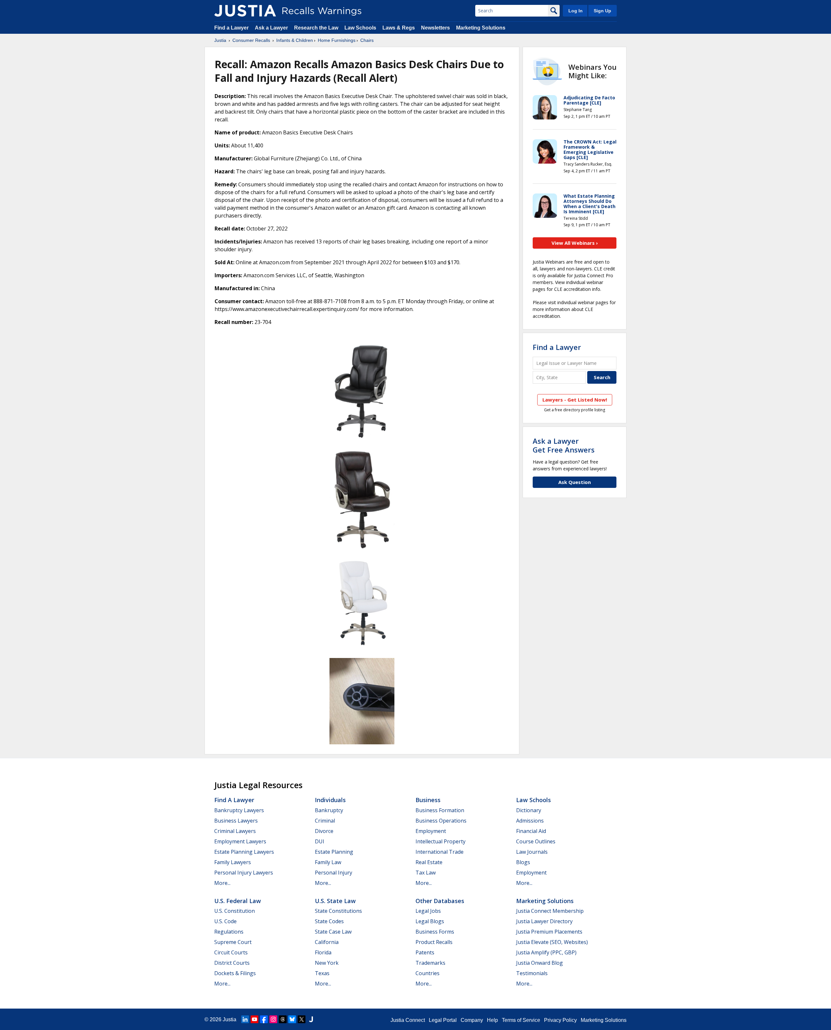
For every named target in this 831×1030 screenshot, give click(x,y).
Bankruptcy (329, 810)
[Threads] (283, 1019)
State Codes (329, 921)
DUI (319, 841)
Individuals (330, 800)
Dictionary (528, 810)
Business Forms (435, 931)
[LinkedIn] (245, 1019)
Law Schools (360, 28)
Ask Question (574, 482)
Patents (425, 952)
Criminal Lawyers (235, 831)
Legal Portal (443, 1020)
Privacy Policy (560, 1020)
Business (428, 800)
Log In (575, 10)
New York (327, 962)
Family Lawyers (232, 862)
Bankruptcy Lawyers (239, 810)
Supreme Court (233, 942)
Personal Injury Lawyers (243, 872)
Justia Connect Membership (550, 910)
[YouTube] (254, 1019)
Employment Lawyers (240, 841)
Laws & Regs (398, 28)
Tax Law (426, 872)
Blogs (523, 862)
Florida (323, 952)
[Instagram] (273, 1019)
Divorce (324, 831)
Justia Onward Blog (539, 962)
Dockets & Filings (235, 973)
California (327, 942)
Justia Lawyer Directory (544, 921)
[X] (301, 1019)
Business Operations (441, 820)
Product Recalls (434, 942)
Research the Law (316, 28)
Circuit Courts (231, 952)
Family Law (328, 862)
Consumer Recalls (251, 40)
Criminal (325, 820)
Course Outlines (535, 841)
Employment (431, 831)
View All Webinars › (575, 243)
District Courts (232, 962)
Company (472, 1020)
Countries (428, 973)
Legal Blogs (430, 921)
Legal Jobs (428, 910)
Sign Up (602, 10)
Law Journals (532, 851)
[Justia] (245, 11)
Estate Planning (334, 851)
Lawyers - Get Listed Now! (574, 399)
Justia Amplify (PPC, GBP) (546, 952)
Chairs (367, 40)
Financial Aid (531, 831)
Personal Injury (333, 872)
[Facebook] (264, 1019)
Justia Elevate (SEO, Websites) (552, 942)
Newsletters (435, 28)
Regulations (228, 931)
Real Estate (429, 862)
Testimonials (532, 973)
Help (492, 1020)
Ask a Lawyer (272, 28)
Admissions (530, 820)
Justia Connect (408, 1020)
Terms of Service (521, 1020)
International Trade (440, 851)
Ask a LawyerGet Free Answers (564, 445)
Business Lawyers (236, 820)
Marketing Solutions (480, 28)
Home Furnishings (336, 40)
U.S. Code (225, 921)
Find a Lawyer (231, 28)
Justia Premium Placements (549, 931)
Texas (322, 973)
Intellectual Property (440, 841)
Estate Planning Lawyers (244, 851)
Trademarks (430, 962)
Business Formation (440, 810)
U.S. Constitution (234, 910)
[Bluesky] (292, 1019)
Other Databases (440, 901)
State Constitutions (338, 910)
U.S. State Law (335, 901)
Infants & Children (294, 40)
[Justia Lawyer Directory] (311, 1019)
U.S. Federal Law (237, 901)
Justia (220, 40)
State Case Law (333, 931)
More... (222, 883)
